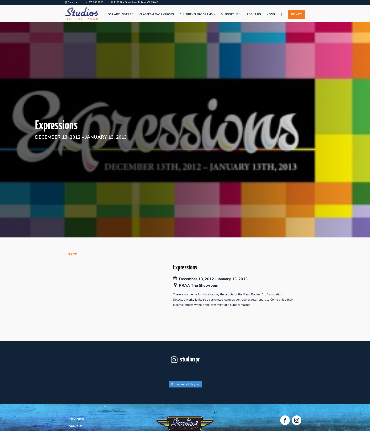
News (271, 14)
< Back (71, 254)
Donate (296, 14)
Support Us (229, 14)
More (283, 14)
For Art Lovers (119, 14)
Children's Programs (196, 14)
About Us (254, 14)
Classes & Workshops (156, 14)
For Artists (77, 419)
